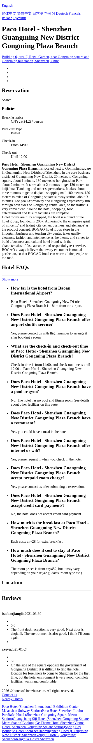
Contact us (9, 695)
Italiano (7, 18)
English (7, 5)
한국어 (49, 13)
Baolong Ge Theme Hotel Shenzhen (48, 723)
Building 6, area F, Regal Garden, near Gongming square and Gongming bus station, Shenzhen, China (45, 59)
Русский (19, 18)
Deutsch (62, 13)
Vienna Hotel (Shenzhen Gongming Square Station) (43, 725)
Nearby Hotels (12, 699)
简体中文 (9, 13)
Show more (10, 279)
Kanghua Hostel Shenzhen (35, 739)
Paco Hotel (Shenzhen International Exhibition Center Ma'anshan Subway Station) (40, 709)
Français (75, 13)
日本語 (38, 13)
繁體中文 (24, 13)
